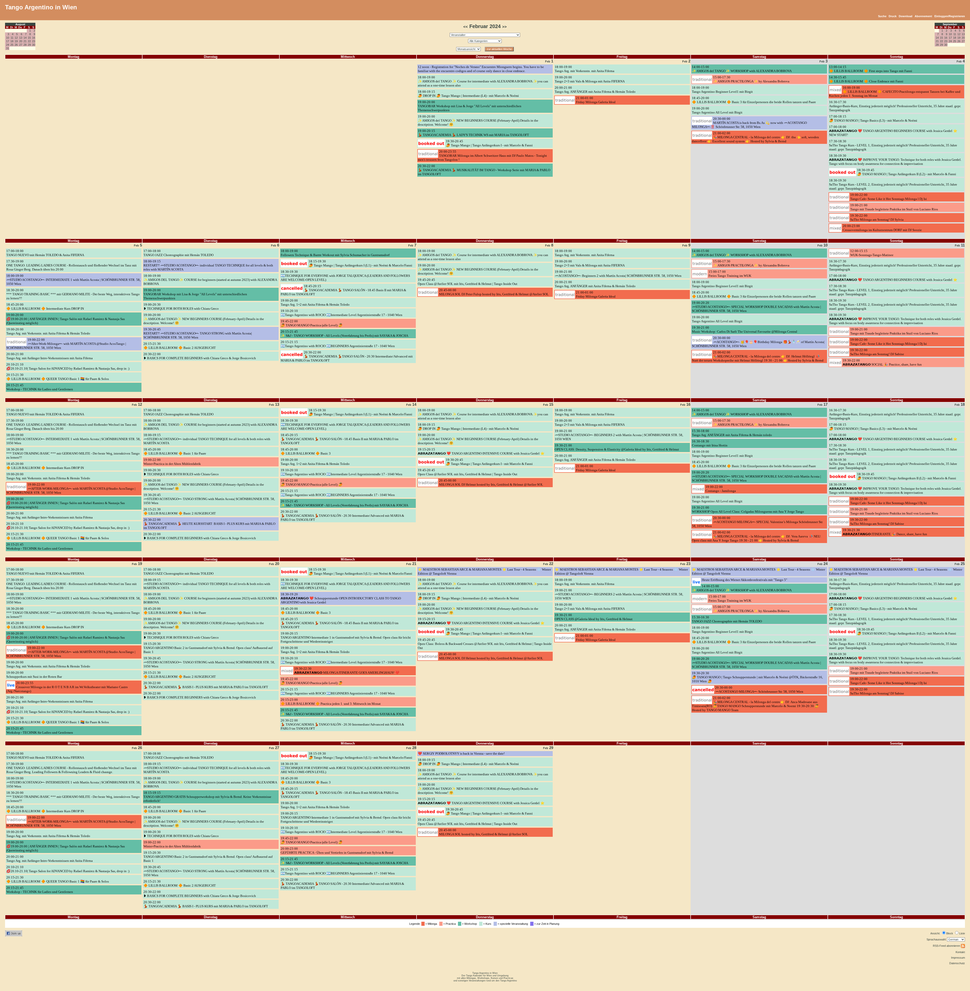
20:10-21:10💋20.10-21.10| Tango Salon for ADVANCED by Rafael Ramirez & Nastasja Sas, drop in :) (67, 366)
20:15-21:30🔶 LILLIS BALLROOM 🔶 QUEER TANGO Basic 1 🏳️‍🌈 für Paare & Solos (57, 377)
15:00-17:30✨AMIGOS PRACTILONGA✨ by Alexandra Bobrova (751, 79)
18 (11, 41)
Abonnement (923, 16)
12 (16, 37)
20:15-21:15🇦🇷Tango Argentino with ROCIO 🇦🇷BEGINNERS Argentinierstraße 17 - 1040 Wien (338, 344)
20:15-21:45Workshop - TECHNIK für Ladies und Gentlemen (39, 387)
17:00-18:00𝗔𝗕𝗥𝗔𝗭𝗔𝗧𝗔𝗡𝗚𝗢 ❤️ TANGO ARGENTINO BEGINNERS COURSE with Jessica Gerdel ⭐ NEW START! (893, 131)
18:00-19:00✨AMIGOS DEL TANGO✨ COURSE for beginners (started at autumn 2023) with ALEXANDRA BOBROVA (210, 280)
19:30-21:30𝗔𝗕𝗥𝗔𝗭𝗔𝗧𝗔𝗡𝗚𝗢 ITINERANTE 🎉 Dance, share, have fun (885, 532)
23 (33, 41)
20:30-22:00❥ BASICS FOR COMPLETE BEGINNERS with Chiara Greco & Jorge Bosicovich (199, 356)
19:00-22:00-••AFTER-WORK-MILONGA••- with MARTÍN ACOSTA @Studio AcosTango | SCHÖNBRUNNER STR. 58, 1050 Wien (70, 488)
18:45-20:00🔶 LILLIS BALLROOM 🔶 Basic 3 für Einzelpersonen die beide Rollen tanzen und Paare (754, 100)
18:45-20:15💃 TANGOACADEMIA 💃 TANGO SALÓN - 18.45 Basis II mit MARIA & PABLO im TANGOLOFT (343, 290)
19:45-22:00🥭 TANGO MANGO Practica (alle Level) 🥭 (312, 323)
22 (29, 41)
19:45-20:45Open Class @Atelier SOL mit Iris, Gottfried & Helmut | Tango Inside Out (467, 282)
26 (16, 44)
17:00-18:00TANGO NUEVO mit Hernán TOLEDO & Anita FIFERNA (45, 253)
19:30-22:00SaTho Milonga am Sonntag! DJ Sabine (877, 352)
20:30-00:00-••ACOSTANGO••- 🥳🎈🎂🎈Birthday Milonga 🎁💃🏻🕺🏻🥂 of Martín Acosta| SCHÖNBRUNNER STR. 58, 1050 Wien (758, 342)
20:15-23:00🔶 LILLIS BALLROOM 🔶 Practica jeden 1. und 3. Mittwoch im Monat (331, 702)
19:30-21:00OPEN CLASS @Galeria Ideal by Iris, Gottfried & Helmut (594, 617)
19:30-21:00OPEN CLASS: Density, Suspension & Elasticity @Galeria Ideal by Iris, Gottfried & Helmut (617, 447)
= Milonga (432, 923)
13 (20, 37)
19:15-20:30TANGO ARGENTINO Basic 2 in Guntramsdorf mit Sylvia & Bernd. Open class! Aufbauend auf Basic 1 (208, 648)
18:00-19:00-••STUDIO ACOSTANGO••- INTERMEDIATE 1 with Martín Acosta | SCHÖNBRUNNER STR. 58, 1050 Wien (73, 280)
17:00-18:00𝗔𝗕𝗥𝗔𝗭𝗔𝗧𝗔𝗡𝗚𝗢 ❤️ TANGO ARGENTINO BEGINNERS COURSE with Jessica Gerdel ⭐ (893, 278)
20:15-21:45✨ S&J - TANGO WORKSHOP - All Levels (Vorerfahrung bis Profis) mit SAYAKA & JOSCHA (344, 333)
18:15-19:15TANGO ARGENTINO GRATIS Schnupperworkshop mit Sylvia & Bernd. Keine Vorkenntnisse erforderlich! (207, 797)
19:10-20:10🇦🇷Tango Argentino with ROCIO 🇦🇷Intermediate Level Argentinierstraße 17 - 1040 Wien (341, 313)
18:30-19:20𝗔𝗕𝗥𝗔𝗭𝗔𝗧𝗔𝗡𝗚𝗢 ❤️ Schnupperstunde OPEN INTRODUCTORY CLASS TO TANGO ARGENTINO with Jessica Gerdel (341, 598)
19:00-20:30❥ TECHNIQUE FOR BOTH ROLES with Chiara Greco (181, 306)
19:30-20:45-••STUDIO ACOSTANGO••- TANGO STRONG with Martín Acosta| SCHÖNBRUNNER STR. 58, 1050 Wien (209, 499)
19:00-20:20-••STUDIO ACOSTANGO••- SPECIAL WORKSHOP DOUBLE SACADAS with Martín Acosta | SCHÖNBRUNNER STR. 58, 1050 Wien (756, 307)
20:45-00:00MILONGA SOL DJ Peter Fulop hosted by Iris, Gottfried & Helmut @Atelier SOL (494, 292)
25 (11, 44)
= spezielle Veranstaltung (513, 923)
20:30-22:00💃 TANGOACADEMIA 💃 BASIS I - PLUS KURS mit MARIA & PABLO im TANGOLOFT (205, 685)
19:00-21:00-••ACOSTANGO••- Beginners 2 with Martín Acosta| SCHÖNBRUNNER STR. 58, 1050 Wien (618, 274)
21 (25, 41)
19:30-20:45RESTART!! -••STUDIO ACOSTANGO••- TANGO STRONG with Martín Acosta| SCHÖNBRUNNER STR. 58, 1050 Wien (197, 333)
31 (7, 48)
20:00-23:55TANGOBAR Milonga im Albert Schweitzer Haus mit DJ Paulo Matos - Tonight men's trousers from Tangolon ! (482, 156)
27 (20, 44)
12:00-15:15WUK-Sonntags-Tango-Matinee (871, 253)
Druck (892, 16)
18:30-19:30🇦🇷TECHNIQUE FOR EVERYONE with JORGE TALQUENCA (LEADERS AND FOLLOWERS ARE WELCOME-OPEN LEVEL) (345, 276)
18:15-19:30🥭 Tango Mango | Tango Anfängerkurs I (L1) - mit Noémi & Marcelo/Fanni (360, 263)
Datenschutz (957, 963)
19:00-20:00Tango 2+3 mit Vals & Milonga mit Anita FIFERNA (590, 79)
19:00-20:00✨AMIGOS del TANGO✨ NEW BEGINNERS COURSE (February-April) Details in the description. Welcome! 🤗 (478, 120)
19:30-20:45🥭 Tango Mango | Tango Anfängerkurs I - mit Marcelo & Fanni (489, 143)
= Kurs (487, 923)
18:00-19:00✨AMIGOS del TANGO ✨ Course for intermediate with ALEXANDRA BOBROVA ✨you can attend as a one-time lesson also (483, 81)
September (950, 24)
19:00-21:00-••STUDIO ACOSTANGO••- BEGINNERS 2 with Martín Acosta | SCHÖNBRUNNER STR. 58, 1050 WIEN (619, 435)
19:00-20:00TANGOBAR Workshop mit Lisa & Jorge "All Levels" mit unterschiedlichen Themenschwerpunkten (469, 106)
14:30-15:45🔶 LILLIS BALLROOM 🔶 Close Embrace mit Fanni (866, 79)
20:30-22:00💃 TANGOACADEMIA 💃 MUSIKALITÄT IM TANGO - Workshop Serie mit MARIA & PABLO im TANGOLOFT (484, 170)
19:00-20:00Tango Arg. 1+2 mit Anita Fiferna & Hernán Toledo (315, 302)
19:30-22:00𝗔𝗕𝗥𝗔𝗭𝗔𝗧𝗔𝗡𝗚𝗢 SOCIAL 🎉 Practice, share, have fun (882, 362)
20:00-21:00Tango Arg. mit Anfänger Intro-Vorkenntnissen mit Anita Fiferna (49, 356)
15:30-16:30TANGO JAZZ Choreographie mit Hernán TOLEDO (727, 619)
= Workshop (469, 923)
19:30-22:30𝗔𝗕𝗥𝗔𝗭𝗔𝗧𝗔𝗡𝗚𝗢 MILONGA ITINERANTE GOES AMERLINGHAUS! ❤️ (346, 670)
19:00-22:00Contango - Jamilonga (721, 489)
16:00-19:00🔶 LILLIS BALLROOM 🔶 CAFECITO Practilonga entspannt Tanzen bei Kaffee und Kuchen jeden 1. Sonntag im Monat (894, 92)
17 (7, 41)
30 (33, 44)
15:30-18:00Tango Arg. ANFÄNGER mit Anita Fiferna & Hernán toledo (732, 433)
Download (905, 16)
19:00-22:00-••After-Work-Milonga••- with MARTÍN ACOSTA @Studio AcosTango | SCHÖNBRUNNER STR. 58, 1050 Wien (66, 344)
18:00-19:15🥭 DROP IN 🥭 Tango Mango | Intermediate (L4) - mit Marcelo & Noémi (468, 94)
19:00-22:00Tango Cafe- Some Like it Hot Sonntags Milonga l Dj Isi (888, 197)
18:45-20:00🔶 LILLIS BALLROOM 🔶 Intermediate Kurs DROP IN (45, 306)
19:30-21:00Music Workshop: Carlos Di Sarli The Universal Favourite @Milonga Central (744, 329)
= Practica (450, 923)
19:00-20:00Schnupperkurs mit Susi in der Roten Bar (34, 675)
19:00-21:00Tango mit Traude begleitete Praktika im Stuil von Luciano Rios (894, 207)
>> (504, 27)
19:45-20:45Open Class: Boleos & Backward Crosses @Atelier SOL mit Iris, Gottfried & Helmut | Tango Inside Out (485, 644)
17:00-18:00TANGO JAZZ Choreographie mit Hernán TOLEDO (178, 253)
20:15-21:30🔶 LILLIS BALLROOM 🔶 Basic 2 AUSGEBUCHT (179, 346)
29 (29, 44)
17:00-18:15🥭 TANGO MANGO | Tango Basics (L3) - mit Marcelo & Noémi (873, 118)
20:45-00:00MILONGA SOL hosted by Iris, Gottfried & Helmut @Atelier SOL (483, 832)
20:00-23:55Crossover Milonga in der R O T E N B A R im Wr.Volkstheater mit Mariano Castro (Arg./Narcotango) (67, 687)
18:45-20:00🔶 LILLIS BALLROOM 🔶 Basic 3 (306, 451)
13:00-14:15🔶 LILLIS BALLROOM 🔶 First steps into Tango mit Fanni (870, 69)
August (20, 24)
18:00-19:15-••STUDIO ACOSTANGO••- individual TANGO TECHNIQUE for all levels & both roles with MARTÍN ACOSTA (206, 439)
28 (25, 44)
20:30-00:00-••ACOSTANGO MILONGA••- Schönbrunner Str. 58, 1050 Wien (759, 689)
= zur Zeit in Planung (547, 923)
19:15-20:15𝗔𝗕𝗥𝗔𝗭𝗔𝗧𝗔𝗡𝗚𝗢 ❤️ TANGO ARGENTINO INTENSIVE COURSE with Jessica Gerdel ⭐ (481, 451)
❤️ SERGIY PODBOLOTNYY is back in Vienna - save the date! (461, 753)
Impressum (958, 957)
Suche (882, 16)
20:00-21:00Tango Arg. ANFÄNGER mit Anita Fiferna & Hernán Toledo (595, 90)
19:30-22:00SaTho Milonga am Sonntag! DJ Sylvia (877, 217)
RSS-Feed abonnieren (947, 945)
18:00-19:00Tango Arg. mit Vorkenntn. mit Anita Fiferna (584, 69)
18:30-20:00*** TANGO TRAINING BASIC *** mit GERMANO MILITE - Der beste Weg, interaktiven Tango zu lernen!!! (73, 294)
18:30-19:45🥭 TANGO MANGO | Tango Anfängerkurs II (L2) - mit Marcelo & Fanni (906, 172)
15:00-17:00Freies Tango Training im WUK (730, 274)
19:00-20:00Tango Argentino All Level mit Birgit (717, 110)
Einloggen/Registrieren (949, 16)
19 (16, 41)
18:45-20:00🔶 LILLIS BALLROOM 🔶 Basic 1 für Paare (174, 451)
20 (20, 41)
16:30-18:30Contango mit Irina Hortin (710, 443)
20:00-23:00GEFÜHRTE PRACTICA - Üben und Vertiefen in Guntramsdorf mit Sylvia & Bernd (337, 850)
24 (7, 44)
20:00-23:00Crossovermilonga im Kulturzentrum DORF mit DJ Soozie (882, 228)
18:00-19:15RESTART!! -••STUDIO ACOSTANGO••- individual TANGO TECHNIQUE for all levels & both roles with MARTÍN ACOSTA (208, 265)
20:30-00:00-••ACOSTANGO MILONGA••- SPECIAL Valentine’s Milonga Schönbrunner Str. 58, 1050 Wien (757, 522)
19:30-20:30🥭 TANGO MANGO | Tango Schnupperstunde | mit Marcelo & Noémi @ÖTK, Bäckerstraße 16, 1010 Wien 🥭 (757, 677)
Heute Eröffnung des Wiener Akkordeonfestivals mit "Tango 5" (744, 580)
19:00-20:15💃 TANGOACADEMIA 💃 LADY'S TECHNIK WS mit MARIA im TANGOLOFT (473, 133)
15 (29, 37)
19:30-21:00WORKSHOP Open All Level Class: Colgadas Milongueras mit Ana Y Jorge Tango (748, 509)
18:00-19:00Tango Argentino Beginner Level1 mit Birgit (722, 90)
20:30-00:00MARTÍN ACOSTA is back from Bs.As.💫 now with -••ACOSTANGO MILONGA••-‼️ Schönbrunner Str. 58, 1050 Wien (749, 123)
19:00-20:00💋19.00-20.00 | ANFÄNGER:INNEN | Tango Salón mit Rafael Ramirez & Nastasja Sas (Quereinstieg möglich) (65, 319)
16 (33, 37)
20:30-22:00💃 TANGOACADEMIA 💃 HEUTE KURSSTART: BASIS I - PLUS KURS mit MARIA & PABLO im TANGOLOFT (209, 524)
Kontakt (960, 952)
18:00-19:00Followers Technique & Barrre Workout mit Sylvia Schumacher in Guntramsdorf (335, 253)
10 (7, 37)
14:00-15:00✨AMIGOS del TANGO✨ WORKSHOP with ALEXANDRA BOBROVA (742, 69)
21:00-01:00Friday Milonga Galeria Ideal (596, 100)
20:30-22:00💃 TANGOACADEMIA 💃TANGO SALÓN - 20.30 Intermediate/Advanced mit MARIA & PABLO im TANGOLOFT (347, 356)
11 (12, 37)
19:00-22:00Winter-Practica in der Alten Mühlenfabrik (172, 462)
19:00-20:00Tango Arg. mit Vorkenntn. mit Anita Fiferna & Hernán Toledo (48, 331)
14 (25, 37)
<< (465, 27)
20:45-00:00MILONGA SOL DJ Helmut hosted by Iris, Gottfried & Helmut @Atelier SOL (491, 482)
